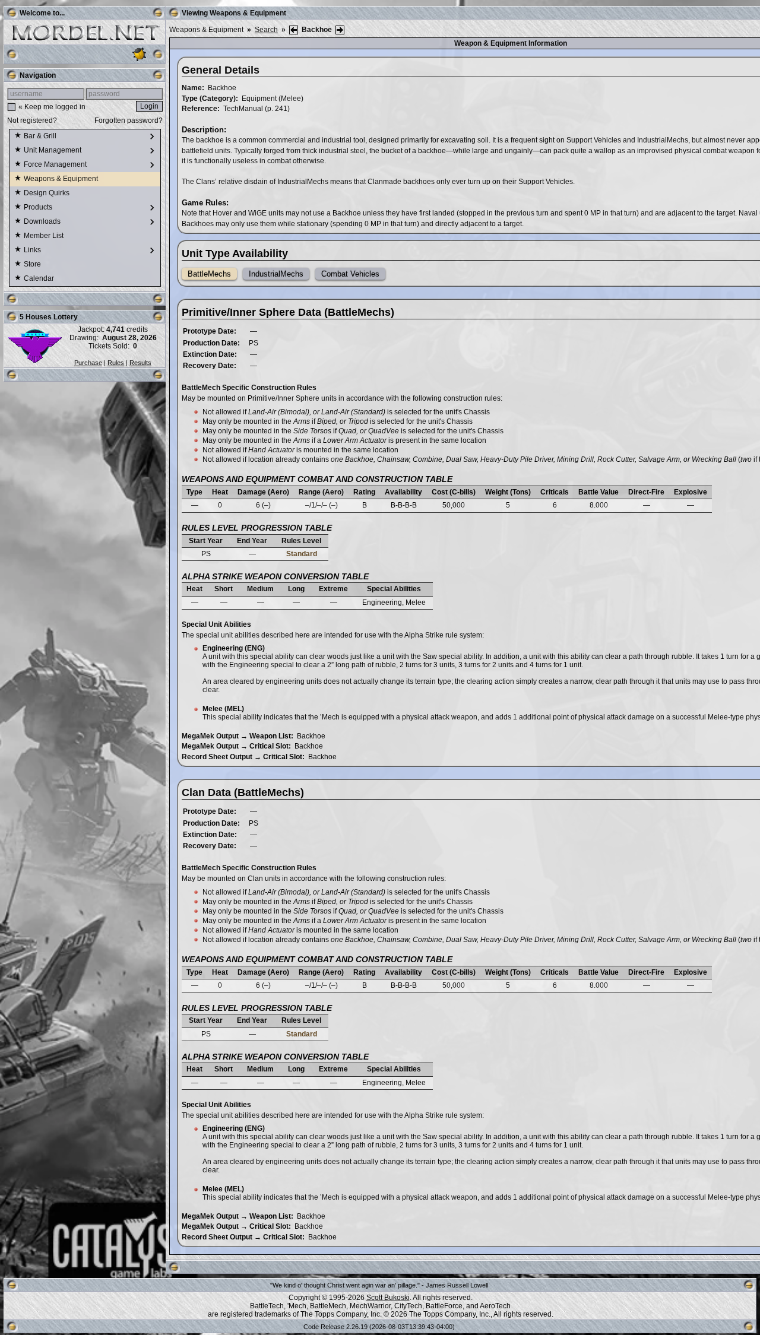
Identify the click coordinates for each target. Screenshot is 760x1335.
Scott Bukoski (388, 1297)
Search (266, 30)
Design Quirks (47, 193)
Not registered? (32, 120)
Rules (115, 362)
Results (140, 362)
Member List (44, 236)
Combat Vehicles (350, 273)
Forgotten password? (128, 120)
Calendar (40, 278)
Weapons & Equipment (62, 179)
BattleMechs (209, 273)
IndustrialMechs (276, 273)
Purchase (88, 362)
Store (33, 264)
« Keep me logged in (52, 107)
